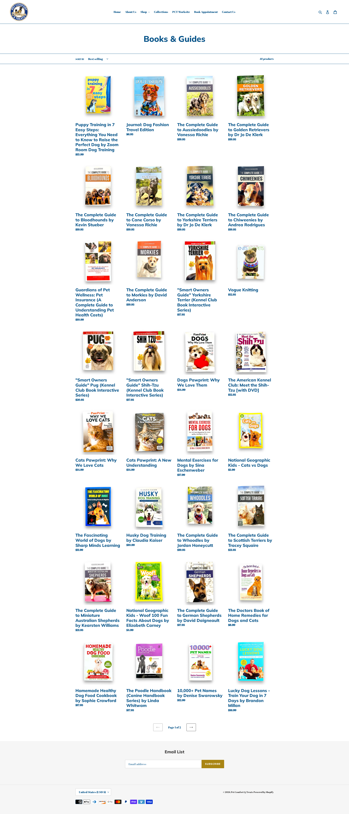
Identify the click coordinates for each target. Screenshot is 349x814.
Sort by (79, 59)
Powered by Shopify (264, 792)
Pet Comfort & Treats (242, 792)
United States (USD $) (92, 792)
